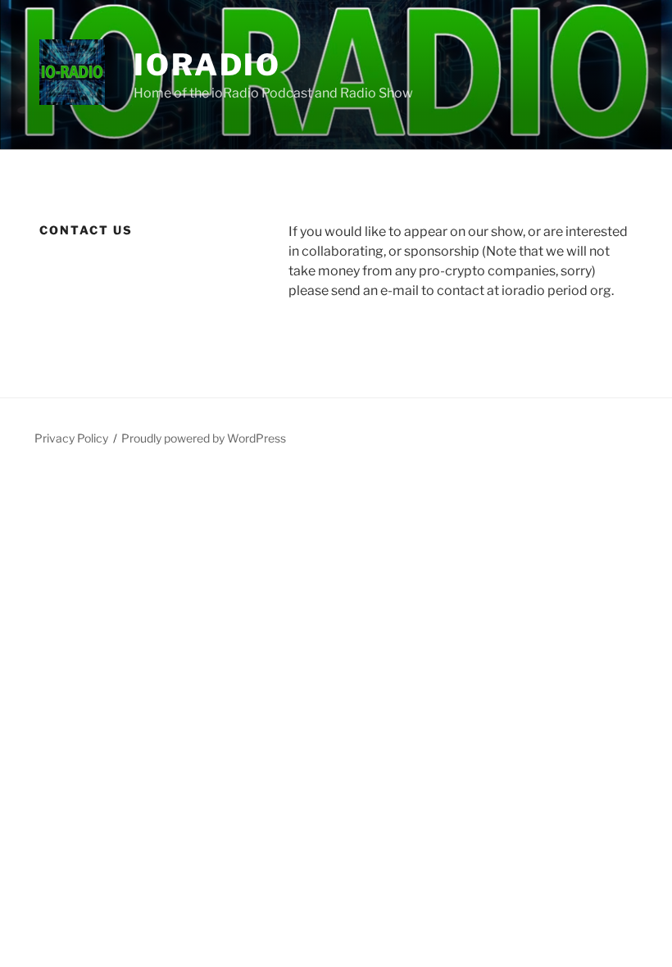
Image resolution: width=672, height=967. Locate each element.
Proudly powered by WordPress (203, 438)
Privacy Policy (71, 438)
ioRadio (207, 65)
